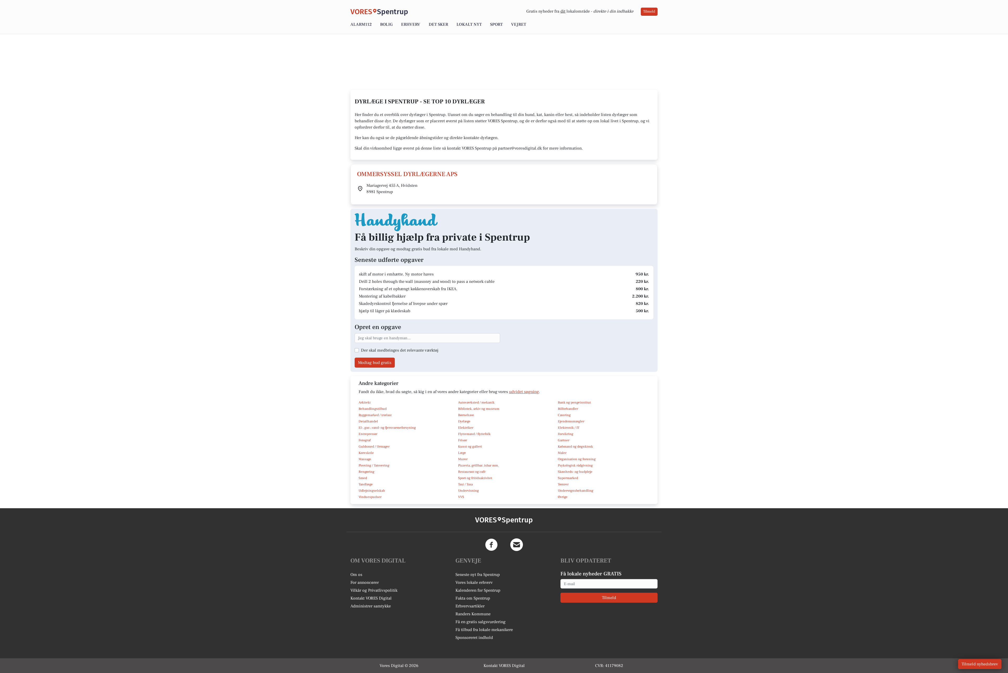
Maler (562, 453)
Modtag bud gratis (374, 362)
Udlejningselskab (372, 491)
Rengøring (366, 472)
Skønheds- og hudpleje (575, 472)
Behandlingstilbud (373, 409)
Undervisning (468, 491)
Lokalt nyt (469, 24)
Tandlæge (366, 484)
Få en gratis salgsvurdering (480, 621)
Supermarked (568, 478)
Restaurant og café (472, 472)
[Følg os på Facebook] (491, 544)
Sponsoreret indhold (474, 637)
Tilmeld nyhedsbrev (980, 664)
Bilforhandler (568, 409)
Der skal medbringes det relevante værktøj (399, 350)
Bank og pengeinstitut (574, 402)
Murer (463, 459)
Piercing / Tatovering (374, 465)
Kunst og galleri (470, 446)
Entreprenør (368, 434)
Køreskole (366, 453)
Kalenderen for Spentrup (477, 590)
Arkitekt (365, 402)
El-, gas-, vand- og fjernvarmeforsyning (387, 428)
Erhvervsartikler (470, 606)
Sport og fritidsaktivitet (475, 478)
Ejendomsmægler (571, 421)
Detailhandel (368, 421)
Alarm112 (361, 24)
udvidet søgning (524, 391)
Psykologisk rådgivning (575, 465)
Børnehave (466, 415)
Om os (356, 574)
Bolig (386, 24)
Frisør (462, 440)
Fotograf (365, 440)
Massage (365, 459)
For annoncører (364, 582)
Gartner (563, 440)
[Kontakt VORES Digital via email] (516, 544)
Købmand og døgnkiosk (575, 446)
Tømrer (563, 484)
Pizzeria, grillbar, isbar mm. (478, 465)
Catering (564, 415)
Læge (462, 453)
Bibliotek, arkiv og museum (478, 409)
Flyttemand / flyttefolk (474, 434)
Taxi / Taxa (465, 484)
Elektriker (465, 428)
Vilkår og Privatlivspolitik (373, 590)
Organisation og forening (577, 459)
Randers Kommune (473, 614)
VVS (461, 497)
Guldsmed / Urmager (374, 446)
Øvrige (563, 497)
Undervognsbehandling (575, 491)
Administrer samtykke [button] (370, 606)
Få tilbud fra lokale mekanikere (484, 629)
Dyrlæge (464, 421)
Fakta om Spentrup (472, 598)
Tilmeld (649, 11)
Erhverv (410, 24)
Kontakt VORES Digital (371, 598)
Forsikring (565, 434)
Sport (496, 24)
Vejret (518, 24)
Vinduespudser (370, 497)
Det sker (438, 24)
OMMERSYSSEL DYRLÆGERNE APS (407, 174)
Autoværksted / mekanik (476, 402)
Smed (363, 478)
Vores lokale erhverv (474, 582)
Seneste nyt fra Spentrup (477, 574)
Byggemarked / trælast (375, 415)
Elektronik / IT (568, 428)
